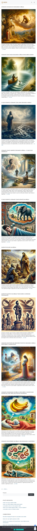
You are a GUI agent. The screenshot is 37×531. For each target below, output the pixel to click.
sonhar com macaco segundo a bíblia (12, 6)
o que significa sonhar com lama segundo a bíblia (16, 102)
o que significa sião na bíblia (21, 516)
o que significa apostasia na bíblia (13, 518)
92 (4, 489)
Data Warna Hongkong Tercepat (8, 516)
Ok (14, 529)
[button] (31, 2)
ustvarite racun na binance (7, 521)
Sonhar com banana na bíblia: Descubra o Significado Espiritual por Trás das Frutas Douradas (17, 393)
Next (6, 489)
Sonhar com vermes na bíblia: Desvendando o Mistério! (18, 441)
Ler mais (4, 49)
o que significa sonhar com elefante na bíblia (15, 199)
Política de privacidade (19, 529)
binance (4, 518)
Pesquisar (5, 492)
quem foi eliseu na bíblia (8, 247)
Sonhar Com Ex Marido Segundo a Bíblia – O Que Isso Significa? (14, 507)
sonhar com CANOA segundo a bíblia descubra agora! (17, 54)
